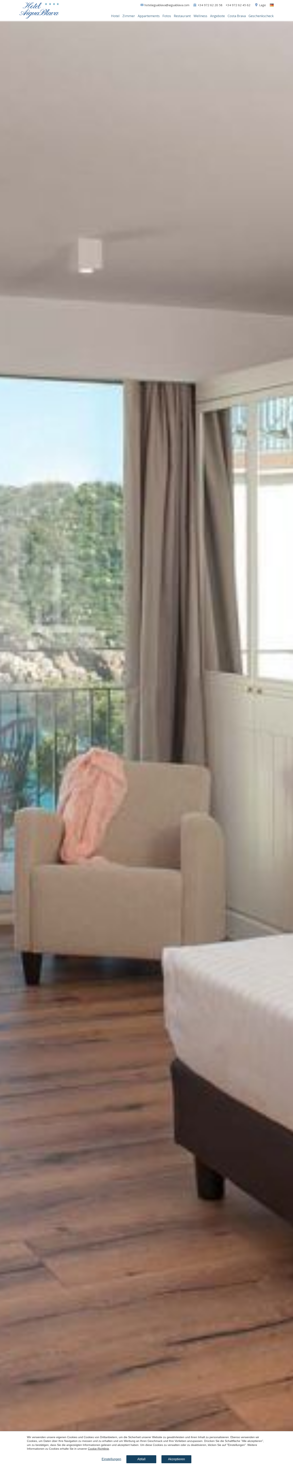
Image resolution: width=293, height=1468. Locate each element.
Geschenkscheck (261, 16)
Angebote (217, 16)
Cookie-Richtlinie (98, 1448)
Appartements (149, 16)
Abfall (141, 1459)
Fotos (166, 16)
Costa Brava (237, 16)
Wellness (200, 16)
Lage (262, 5)
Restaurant (182, 16)
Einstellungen (111, 1459)
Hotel (115, 16)
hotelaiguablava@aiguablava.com (167, 5)
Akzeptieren (176, 1459)
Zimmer (128, 16)
